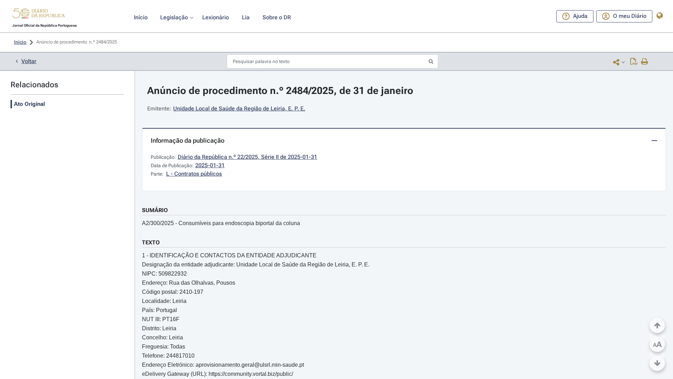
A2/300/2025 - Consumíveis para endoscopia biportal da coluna (221, 223)
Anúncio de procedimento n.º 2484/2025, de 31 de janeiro (280, 90)
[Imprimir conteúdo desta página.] (644, 62)
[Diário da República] (38, 14)
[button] (38, 14)
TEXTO (151, 242)
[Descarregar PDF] (634, 62)
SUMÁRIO (155, 210)
